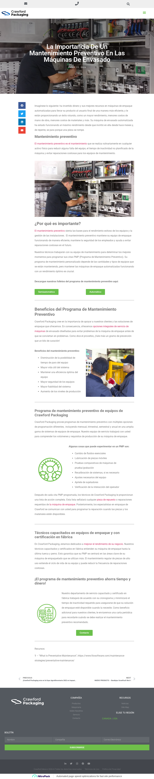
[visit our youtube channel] (89, 763)
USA (115, 718)
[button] (26, 4)
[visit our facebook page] (83, 763)
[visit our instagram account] (77, 763)
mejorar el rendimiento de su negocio (103, 544)
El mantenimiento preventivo (50, 230)
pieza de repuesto (106, 499)
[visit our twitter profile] (71, 763)
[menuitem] (76, 709)
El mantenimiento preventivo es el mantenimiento (61, 143)
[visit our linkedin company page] (65, 763)
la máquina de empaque (62, 504)
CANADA (106, 718)
